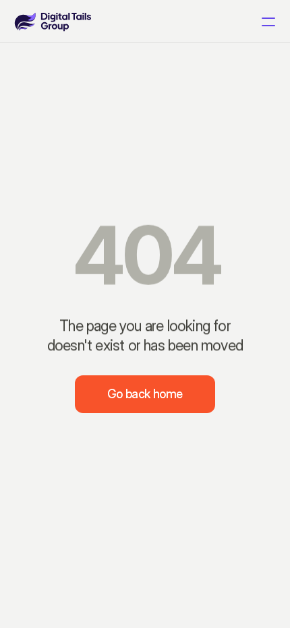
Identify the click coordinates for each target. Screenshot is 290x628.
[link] (52, 21)
